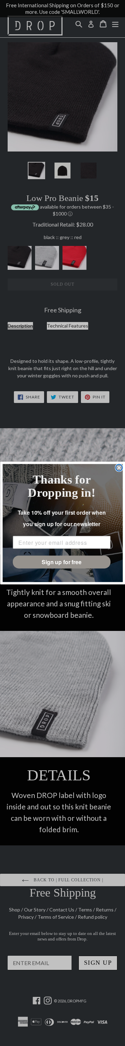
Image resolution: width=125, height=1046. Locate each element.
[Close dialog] (119, 467)
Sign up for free (62, 562)
